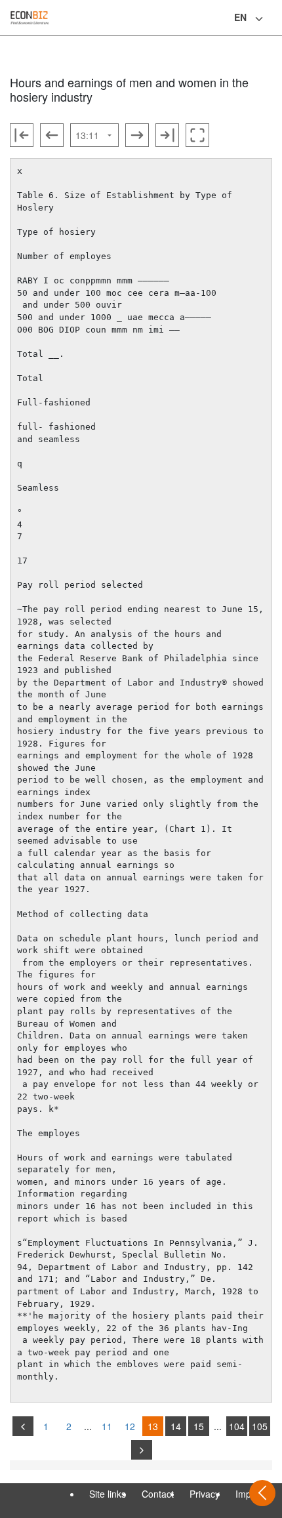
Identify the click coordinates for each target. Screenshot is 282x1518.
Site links (107, 1493)
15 (198, 1426)
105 (260, 1426)
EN (240, 17)
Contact (158, 1493)
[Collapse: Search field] (271, 19)
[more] (141, 1450)
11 (107, 1426)
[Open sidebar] (262, 1493)
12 (130, 1426)
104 (237, 1426)
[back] (22, 1426)
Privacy (205, 1493)
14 (176, 1426)
